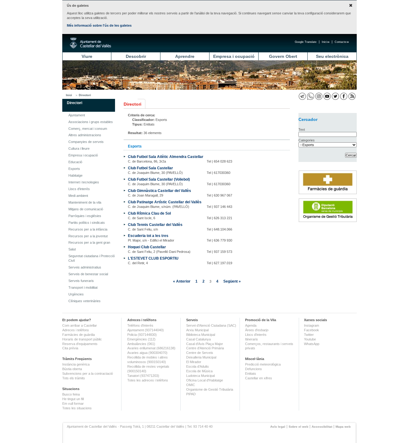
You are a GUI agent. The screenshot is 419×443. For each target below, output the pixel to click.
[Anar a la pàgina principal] (90, 43)
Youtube (310, 339)
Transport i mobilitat (83, 287)
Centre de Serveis (199, 353)
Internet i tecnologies (83, 182)
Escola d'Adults (197, 366)
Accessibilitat (322, 426)
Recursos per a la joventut (88, 236)
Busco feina (71, 394)
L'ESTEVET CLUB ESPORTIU (153, 258)
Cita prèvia (70, 348)
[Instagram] (318, 96)
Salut (72, 249)
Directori (85, 95)
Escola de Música (199, 371)
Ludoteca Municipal (200, 375)
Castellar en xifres (258, 378)
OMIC (190, 385)
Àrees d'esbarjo (256, 330)
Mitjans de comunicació (85, 209)
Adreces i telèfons (75, 330)
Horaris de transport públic (82, 339)
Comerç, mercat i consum (87, 128)
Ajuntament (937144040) (145, 330)
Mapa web (343, 426)
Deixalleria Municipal (201, 357)
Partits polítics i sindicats (86, 222)
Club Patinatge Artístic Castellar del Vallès (165, 202)
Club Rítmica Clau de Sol (149, 213)
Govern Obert (283, 56)
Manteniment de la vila (84, 202)
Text (301, 129)
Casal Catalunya (198, 339)
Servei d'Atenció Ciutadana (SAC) (211, 325)
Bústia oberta (72, 369)
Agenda (250, 325)
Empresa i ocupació (234, 56)
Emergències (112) (141, 339)
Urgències (76, 294)
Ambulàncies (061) (141, 344)
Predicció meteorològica (263, 364)
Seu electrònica (332, 56)
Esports (74, 169)
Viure (87, 56)
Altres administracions (84, 135)
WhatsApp (311, 344)
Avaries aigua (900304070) (147, 353)
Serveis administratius (84, 267)
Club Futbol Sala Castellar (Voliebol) (159, 179)
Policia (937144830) (142, 334)
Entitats (250, 373)
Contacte (340, 41)
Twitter (309, 334)
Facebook (311, 330)
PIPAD (191, 394)
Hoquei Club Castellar (147, 247)
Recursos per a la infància (87, 229)
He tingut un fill (73, 399)
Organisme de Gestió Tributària (209, 389)
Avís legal (277, 426)
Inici (324, 41)
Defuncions (253, 369)
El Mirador (193, 362)
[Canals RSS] (352, 96)
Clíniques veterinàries (84, 301)
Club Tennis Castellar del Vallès (155, 225)
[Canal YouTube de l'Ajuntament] (327, 96)
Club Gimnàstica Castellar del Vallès (159, 191)
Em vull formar (73, 403)
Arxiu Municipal (197, 330)
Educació (75, 162)
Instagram (311, 325)
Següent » (232, 281)
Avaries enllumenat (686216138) (151, 348)
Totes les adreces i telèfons (147, 380)
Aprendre (184, 56)
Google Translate (306, 41)
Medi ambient (78, 195)
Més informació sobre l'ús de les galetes (99, 25)
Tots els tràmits (73, 378)
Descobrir (136, 56)
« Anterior (181, 281)
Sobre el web (298, 426)
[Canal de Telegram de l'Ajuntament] (302, 96)
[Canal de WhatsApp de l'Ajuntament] (310, 96)
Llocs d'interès (79, 189)
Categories (306, 140)
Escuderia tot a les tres (148, 236)
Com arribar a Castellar (79, 325)
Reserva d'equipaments (80, 344)
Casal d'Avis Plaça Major (204, 344)
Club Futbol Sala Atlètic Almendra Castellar (165, 157)
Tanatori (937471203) (143, 375)
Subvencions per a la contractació (87, 373)
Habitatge (75, 175)
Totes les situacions (77, 408)
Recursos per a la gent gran (89, 242)
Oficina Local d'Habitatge (204, 380)
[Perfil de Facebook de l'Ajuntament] (343, 96)
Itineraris (251, 339)
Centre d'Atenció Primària (205, 348)
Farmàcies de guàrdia (78, 334)
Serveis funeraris (81, 281)
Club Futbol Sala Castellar (150, 168)
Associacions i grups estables (90, 122)
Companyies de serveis (86, 142)
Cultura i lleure (79, 148)
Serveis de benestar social (88, 274)
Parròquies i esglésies (84, 216)
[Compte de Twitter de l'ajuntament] (335, 96)
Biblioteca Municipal (200, 334)
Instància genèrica (76, 364)
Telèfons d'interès (140, 325)
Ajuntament (76, 115)
